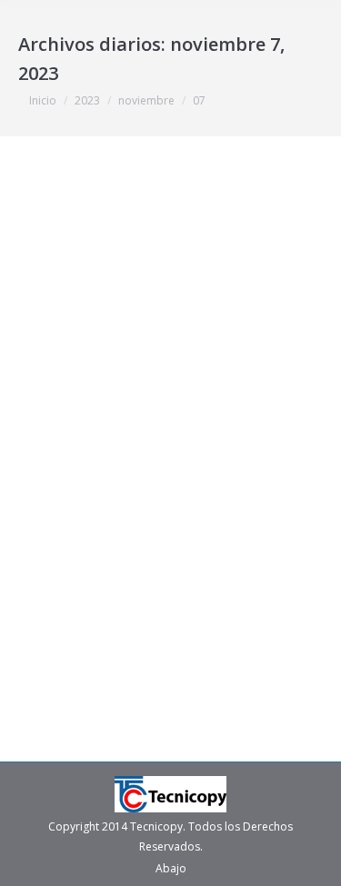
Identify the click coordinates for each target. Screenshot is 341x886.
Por (220, 445)
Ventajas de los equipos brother (168, 414)
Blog (53, 445)
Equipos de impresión (127, 445)
